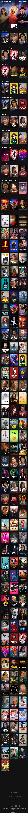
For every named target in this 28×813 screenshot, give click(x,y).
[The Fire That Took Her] (14, 411)
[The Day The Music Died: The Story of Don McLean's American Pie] (14, 373)
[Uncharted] (23, 740)
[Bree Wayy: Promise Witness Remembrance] (5, 309)
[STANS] (14, 664)
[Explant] (5, 398)
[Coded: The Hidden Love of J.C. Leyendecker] (5, 360)
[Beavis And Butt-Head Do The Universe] (23, 284)
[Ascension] (23, 271)
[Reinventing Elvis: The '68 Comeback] (5, 626)
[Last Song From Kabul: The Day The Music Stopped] (14, 525)
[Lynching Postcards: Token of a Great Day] (14, 537)
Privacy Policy (18, 796)
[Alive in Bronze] (5, 246)
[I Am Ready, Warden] (14, 461)
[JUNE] (23, 499)
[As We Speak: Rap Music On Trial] (14, 271)
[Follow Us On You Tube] (16, 806)
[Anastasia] (23, 246)
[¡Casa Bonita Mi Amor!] (23, 309)
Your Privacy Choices (14, 799)
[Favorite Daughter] (23, 398)
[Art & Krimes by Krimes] (23, 259)
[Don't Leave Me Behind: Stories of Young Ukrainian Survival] (23, 373)
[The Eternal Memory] (14, 385)
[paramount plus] (7, 1)
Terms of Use (10, 796)
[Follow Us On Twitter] (12, 806)
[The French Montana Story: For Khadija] (5, 423)
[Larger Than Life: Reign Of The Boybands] (14, 512)
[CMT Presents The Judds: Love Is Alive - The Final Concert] (14, 499)
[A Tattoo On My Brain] (5, 702)
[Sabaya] (23, 664)
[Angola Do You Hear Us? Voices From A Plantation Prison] (5, 259)
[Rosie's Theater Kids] (5, 639)
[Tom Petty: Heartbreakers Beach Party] (23, 727)
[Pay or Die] (5, 613)
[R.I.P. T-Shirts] (14, 613)
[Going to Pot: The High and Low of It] (14, 436)
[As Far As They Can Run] (5, 271)
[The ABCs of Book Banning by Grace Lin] (23, 221)
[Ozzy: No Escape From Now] (14, 601)
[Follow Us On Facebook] (8, 806)
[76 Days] (14, 221)
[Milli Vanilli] (5, 575)
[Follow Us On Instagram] (19, 806)
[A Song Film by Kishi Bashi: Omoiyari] (5, 689)
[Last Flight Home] (5, 525)
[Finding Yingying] (5, 411)
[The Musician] (23, 575)
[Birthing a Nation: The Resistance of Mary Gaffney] (23, 297)
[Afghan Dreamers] (23, 233)
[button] (2, 1)
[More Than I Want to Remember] (14, 575)
